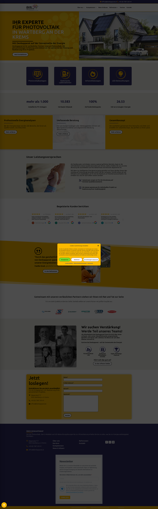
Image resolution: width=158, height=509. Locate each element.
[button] (98, 246)
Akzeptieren (64, 259)
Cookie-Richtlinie (69, 263)
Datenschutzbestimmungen (80, 263)
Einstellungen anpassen (91, 259)
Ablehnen (76, 259)
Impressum (90, 263)
